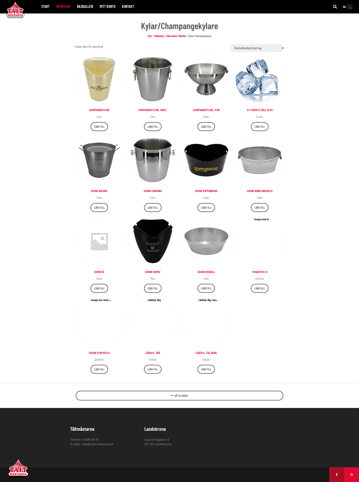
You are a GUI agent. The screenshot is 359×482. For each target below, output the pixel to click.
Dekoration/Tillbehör (176, 36)
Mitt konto (107, 6)
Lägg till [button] (99, 126)
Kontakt (128, 6)
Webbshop (63, 6)
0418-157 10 (90, 439)
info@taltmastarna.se (97, 444)
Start (45, 6)
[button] (335, 6)
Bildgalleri (85, 6)
